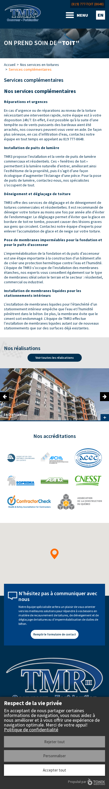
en (100, 15)
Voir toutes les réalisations (54, 358)
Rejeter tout (54, 741)
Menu (82, 15)
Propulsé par (77, 781)
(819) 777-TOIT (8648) (87, 4)
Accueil (9, 64)
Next (104, 396)
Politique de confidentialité (31, 730)
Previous (4, 396)
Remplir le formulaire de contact (54, 634)
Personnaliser (54, 755)
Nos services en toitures (39, 64)
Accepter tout (54, 770)
